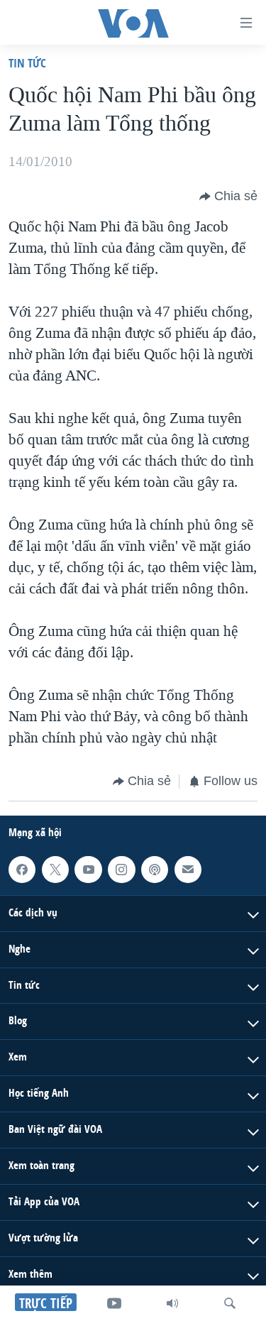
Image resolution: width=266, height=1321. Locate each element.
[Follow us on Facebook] (22, 868)
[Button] (228, 196)
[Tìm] (230, 1303)
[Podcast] (154, 868)
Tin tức (27, 63)
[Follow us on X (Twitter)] (55, 868)
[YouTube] (114, 1303)
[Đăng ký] (187, 868)
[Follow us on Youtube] (87, 868)
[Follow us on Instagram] (121, 868)
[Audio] (172, 1303)
